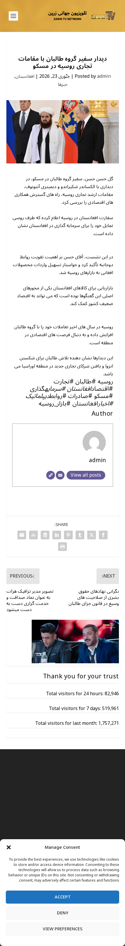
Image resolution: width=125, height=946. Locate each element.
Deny (62, 913)
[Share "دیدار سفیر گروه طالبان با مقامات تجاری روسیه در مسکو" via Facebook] (103, 535)
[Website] (50, 475)
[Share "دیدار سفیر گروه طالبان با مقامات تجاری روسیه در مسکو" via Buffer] (45, 535)
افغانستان (24, 76)
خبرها (62, 84)
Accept (63, 897)
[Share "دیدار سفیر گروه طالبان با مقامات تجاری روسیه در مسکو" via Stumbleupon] (33, 535)
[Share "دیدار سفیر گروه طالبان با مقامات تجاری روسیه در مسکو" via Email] (22, 535)
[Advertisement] (62, 829)
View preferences (63, 929)
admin (104, 76)
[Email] (60, 475)
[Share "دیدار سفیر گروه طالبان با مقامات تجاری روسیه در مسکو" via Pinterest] (68, 535)
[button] (9, 847)
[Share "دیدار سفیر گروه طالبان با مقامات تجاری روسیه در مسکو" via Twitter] (91, 535)
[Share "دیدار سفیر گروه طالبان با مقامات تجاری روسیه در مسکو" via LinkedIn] (57, 535)
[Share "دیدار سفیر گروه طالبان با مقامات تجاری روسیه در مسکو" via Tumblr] (80, 535)
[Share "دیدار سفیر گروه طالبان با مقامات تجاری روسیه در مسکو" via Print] (62, 546)
